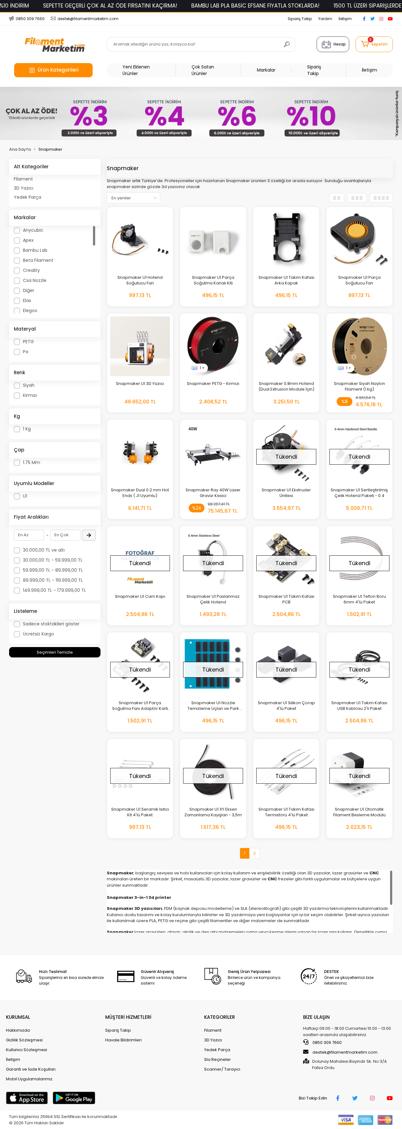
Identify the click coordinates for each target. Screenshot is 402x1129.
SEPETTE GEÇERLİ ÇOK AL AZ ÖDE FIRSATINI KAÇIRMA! (110, 5)
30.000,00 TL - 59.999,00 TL (53, 560)
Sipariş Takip (300, 18)
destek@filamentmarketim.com (345, 1052)
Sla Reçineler (217, 1059)
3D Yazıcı (23, 188)
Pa (25, 351)
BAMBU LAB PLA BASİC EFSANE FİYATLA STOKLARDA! (255, 5)
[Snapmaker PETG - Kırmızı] (213, 346)
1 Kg (27, 429)
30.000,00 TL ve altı (44, 550)
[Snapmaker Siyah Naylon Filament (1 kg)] (359, 346)
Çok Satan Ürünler (203, 70)
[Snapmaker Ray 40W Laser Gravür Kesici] (213, 453)
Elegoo (30, 310)
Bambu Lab (35, 250)
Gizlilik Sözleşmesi (24, 1040)
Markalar (266, 70)
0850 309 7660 (327, 1042)
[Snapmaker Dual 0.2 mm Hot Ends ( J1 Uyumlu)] (140, 453)
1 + (202, 367)
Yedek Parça (27, 197)
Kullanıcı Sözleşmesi (26, 1050)
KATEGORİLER (219, 1017)
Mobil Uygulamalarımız (29, 1079)
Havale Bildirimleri (123, 1040)
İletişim (345, 18)
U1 (25, 496)
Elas (27, 300)
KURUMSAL (18, 1017)
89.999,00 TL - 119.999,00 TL (53, 580)
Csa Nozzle (34, 280)
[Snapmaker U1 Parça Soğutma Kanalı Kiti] (213, 240)
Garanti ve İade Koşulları (31, 1069)
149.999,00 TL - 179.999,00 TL (54, 590)
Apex (28, 240)
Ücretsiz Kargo (38, 634)
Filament (23, 179)
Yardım (325, 18)
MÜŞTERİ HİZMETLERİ (128, 1017)
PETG (28, 341)
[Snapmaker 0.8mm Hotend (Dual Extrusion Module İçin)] (286, 346)
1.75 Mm (31, 462)
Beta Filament (38, 260)
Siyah (29, 385)
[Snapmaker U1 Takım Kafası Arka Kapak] (286, 240)
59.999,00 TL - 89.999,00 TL (53, 570)
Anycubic (33, 230)
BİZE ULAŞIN (316, 1017)
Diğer (28, 290)
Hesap (340, 44)
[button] (374, 44)
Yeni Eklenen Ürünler (136, 70)
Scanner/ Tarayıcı (222, 1069)
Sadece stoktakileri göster (51, 624)
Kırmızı (30, 395)
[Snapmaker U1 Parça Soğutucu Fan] (359, 240)
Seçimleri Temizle (55, 652)
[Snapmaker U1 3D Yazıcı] (140, 346)
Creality (31, 270)
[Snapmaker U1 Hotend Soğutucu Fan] (140, 240)
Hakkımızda (18, 1030)
